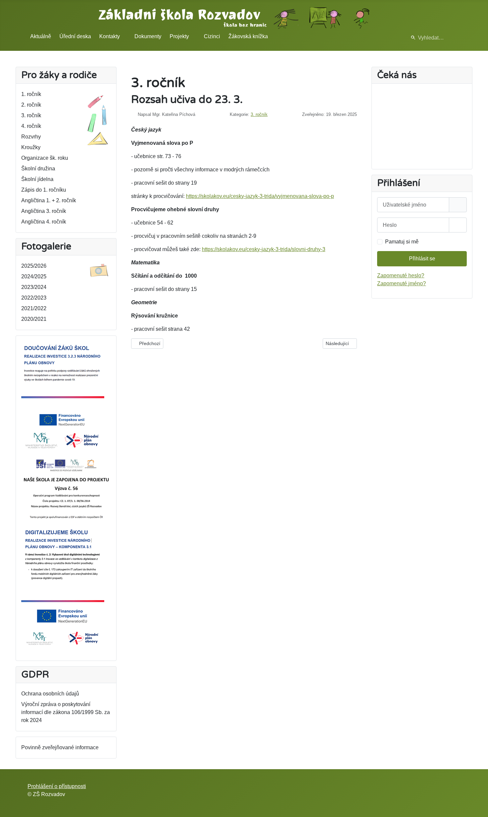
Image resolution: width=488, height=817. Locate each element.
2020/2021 (33, 319)
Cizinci (212, 36)
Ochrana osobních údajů (50, 693)
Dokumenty (147, 36)
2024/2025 (33, 276)
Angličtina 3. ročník (43, 211)
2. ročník (31, 105)
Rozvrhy (31, 136)
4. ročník (31, 126)
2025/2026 (33, 266)
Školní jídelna (37, 179)
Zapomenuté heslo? (400, 275)
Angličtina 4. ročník (43, 222)
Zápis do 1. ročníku (43, 190)
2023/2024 (33, 287)
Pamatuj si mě (402, 241)
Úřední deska (75, 36)
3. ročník (31, 115)
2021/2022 (33, 308)
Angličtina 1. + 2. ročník (48, 200)
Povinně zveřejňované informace (60, 747)
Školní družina (38, 168)
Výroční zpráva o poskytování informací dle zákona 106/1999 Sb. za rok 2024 (65, 712)
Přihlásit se (422, 258)
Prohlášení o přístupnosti (57, 786)
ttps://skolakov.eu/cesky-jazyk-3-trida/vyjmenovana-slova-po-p (261, 196)
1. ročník (31, 94)
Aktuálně (40, 36)
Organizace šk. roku (44, 158)
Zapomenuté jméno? (401, 283)
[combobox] (433, 38)
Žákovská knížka (248, 36)
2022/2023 (33, 298)
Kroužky (31, 147)
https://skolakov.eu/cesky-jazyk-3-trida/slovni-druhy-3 (263, 249)
